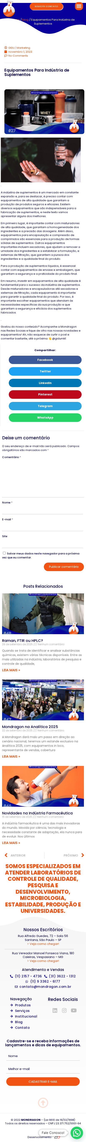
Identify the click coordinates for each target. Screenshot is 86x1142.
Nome (7, 503)
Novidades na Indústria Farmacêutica (37, 813)
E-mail (7, 519)
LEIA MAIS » (11, 670)
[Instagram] (64, 1010)
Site (4, 536)
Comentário (11, 457)
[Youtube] (74, 1010)
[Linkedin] (55, 1010)
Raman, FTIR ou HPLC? (22, 640)
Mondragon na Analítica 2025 (30, 726)
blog (25, 20)
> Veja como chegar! (43, 944)
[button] (79, 6)
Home (15, 20)
